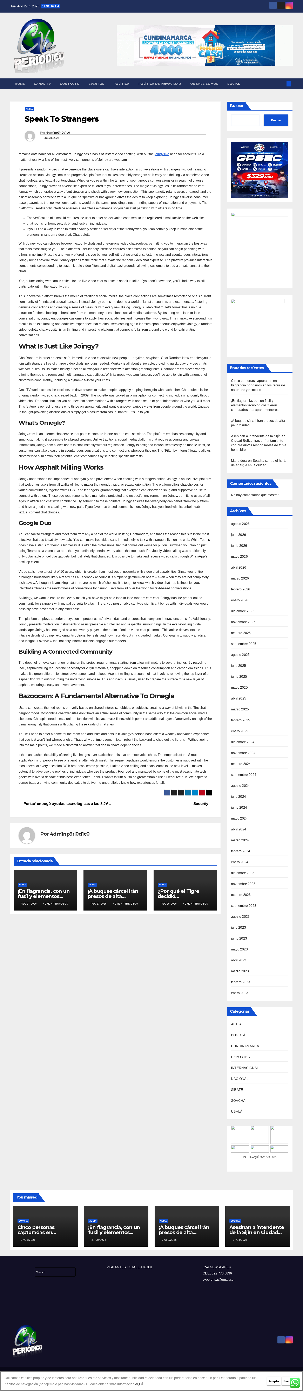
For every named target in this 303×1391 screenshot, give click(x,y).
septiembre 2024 (243, 775)
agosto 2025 (240, 654)
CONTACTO (70, 84)
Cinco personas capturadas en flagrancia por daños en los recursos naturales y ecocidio (258, 385)
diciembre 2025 (242, 611)
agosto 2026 (240, 524)
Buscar (237, 106)
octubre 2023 (241, 895)
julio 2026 (238, 534)
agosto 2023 (240, 916)
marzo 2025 (240, 709)
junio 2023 (239, 938)
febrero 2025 (240, 720)
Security (201, 803)
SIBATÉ (237, 1089)
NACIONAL (240, 1079)
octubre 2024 (241, 764)
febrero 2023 (240, 982)
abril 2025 (238, 698)
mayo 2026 (239, 556)
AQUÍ (139, 1384)
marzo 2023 (240, 971)
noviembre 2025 (243, 622)
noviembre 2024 (243, 753)
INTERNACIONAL (245, 1068)
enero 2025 (239, 731)
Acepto (274, 1381)
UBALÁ (236, 1111)
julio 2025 (238, 665)
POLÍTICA (121, 84)
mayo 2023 (239, 949)
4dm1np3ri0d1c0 (58, 132)
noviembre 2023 (243, 884)
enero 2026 (239, 600)
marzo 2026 (240, 578)
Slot (13, 1299)
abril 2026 (238, 567)
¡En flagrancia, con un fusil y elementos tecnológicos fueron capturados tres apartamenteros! (255, 405)
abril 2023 (238, 960)
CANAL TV (42, 84)
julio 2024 (238, 796)
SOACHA (238, 1100)
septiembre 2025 (243, 644)
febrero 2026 (240, 589)
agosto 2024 (240, 785)
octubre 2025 (241, 633)
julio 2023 (238, 927)
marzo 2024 (240, 840)
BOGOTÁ (238, 1035)
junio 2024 (239, 807)
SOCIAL (233, 84)
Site (20, 1299)
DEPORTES (240, 1057)
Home (20, 84)
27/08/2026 (28, 1239)
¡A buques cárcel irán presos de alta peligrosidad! (113, 896)
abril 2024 (238, 829)
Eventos (97, 84)
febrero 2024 (240, 851)
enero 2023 (239, 993)
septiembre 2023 (243, 905)
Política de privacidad (160, 84)
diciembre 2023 (242, 873)
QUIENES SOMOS (204, 84)
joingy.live (162, 154)
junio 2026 (239, 545)
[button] (282, 83)
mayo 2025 (239, 687)
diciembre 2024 (242, 742)
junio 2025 (239, 676)
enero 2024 (239, 862)
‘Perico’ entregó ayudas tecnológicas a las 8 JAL (66, 803)
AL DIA (29, 109)
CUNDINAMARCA (245, 1046)
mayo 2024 (239, 818)
